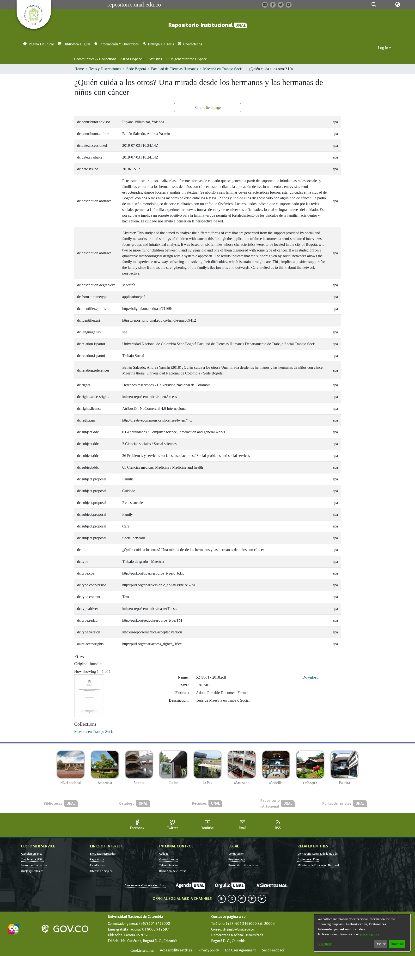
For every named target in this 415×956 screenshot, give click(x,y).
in (222, 898)
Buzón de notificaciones (243, 865)
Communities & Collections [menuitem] (95, 59)
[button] (374, 4)
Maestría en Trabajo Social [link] (223, 69)
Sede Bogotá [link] (136, 69)
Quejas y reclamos (32, 871)
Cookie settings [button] (142, 950)
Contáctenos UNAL (32, 859)
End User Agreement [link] (240, 950)
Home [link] (79, 69)
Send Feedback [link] (273, 950)
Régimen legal (236, 859)
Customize (324, 944)
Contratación (236, 854)
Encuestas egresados (103, 854)
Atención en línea (32, 854)
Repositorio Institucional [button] (201, 25)
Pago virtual (97, 859)
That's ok (397, 944)
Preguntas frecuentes (34, 865)
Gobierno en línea (308, 859)
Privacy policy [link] (208, 950)
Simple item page (208, 107)
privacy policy (369, 934)
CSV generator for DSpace (186, 59)
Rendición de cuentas (172, 871)
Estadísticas (97, 865)
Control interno (168, 859)
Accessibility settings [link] (176, 950)
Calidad (164, 854)
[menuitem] (132, 59)
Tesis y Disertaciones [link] (105, 69)
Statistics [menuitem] (155, 59)
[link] (94, 731)
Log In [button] (383, 48)
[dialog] (362, 932)
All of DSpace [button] (131, 59)
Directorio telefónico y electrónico (145, 885)
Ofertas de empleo (101, 871)
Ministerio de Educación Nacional (318, 865)
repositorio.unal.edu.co (134, 4)
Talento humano (169, 865)
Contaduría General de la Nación (318, 854)
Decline (380, 944)
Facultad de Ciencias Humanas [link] (174, 69)
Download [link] (310, 677)
